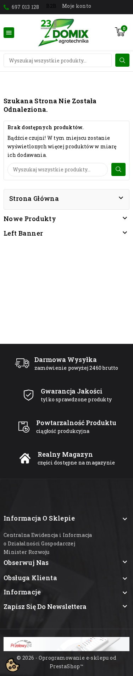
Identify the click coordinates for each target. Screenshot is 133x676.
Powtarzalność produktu (76, 422)
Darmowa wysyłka (65, 359)
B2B (51, 5)
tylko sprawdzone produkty (76, 399)
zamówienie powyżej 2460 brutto (76, 367)
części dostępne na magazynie (76, 462)
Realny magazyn (65, 454)
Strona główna (34, 198)
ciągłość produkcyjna (62, 431)
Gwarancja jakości (71, 391)
